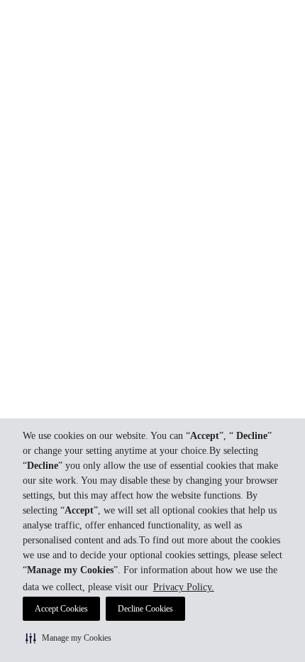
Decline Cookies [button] (145, 609)
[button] (68, 637)
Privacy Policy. (183, 587)
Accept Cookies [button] (61, 609)
